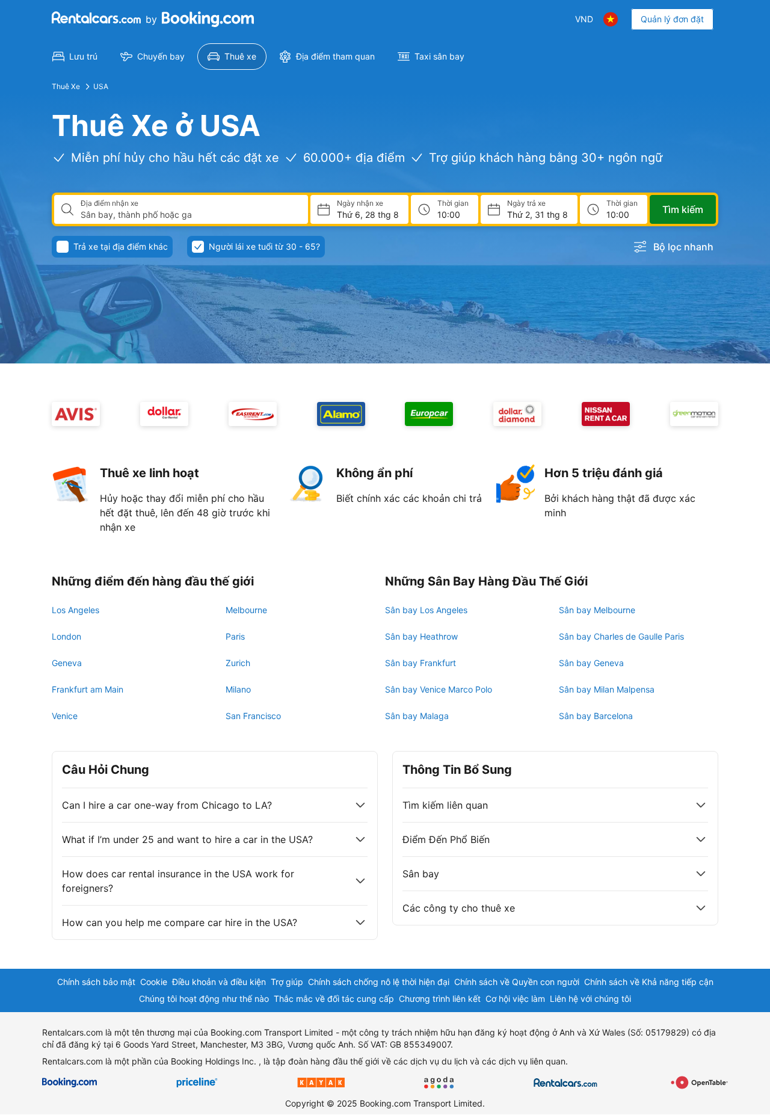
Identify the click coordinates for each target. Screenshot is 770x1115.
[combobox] (189, 215)
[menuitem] (75, 56)
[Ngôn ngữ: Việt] (610, 19)
